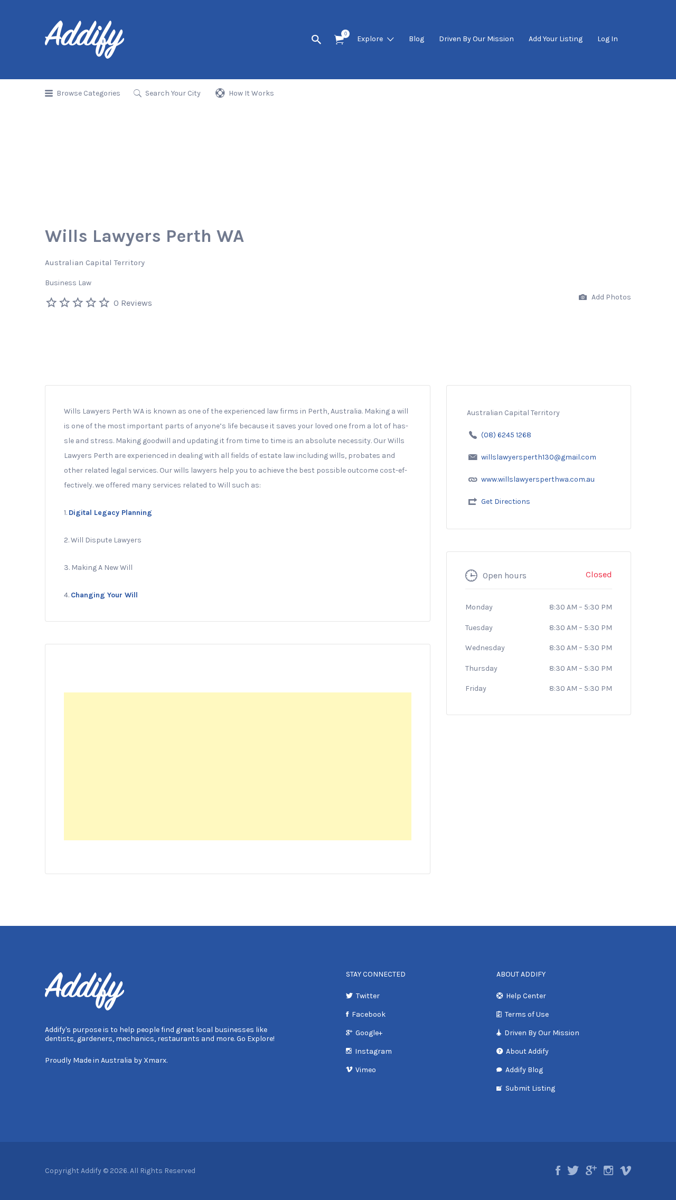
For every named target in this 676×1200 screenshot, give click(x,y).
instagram (608, 1170)
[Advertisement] (237, 766)
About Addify (527, 1051)
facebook (558, 1170)
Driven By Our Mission (476, 38)
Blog (416, 38)
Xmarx (155, 1060)
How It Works (251, 93)
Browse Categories (88, 93)
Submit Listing (530, 1088)
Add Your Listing (556, 38)
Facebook (369, 1014)
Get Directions (505, 501)
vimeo (625, 1170)
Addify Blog (524, 1069)
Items (339, 39)
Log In (607, 38)
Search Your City (173, 93)
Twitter (368, 995)
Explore (370, 38)
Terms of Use (527, 1014)
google (591, 1170)
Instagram (373, 1051)
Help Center (526, 995)
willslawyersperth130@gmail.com (538, 457)
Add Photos (610, 297)
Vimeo (365, 1069)
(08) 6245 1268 (506, 434)
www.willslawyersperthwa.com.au (538, 479)
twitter (573, 1170)
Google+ (368, 1032)
